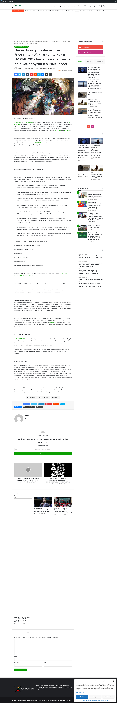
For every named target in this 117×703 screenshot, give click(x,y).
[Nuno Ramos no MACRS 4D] (82, 95)
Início (45, 6)
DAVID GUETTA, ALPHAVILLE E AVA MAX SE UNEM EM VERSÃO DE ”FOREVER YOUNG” (23, 620)
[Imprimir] (50, 74)
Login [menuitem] (4, 1)
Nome (16, 656)
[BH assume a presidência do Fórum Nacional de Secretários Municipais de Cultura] (82, 195)
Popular (89, 61)
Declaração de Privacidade (97, 10)
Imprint (106, 700)
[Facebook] (16, 74)
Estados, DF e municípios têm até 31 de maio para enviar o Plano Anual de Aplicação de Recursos (95, 206)
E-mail (16, 662)
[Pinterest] (31, 74)
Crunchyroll (31, 397)
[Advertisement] (58, 24)
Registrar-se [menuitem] (10, 1)
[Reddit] (35, 74)
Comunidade (53, 6)
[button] (114, 681)
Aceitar (82, 697)
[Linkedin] (23, 74)
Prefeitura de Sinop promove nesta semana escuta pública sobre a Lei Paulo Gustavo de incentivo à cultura (95, 236)
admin (18, 68)
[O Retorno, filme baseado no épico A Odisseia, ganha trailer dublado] (82, 102)
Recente (80, 61)
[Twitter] (19, 74)
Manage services (80, 692)
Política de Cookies (87, 700)
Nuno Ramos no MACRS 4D (31, 10)
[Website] (26, 418)
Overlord (55, 397)
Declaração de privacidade (98, 700)
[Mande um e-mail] (20, 68)
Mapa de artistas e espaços (68, 6)
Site (45, 662)
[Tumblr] (27, 74)
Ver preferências (108, 697)
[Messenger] (42, 74)
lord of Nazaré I (44, 397)
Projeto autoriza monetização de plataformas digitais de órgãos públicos (42, 510)
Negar (95, 697)
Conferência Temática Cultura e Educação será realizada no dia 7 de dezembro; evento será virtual (63, 511)
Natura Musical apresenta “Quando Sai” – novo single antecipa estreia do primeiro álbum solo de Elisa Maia (95, 85)
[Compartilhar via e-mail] (46, 74)
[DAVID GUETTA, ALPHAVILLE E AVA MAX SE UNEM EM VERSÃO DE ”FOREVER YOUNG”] (23, 556)
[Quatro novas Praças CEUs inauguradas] (82, 228)
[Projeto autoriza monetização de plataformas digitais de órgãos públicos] (43, 502)
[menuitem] (1, 1)
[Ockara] (16, 6)
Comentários (99, 61)
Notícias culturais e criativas (26, 41)
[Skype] (39, 74)
